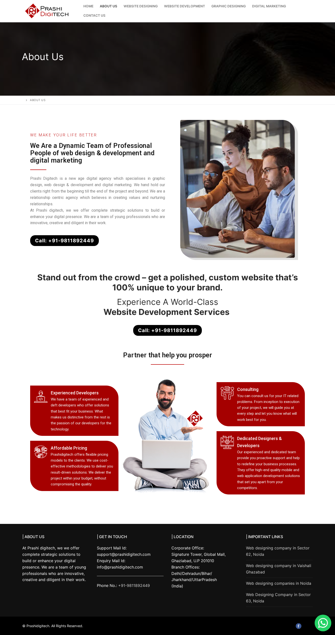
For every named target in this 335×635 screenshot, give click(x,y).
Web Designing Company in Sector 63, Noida (278, 597)
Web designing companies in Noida (278, 583)
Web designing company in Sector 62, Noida (277, 551)
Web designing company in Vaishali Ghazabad (278, 568)
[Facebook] (298, 626)
